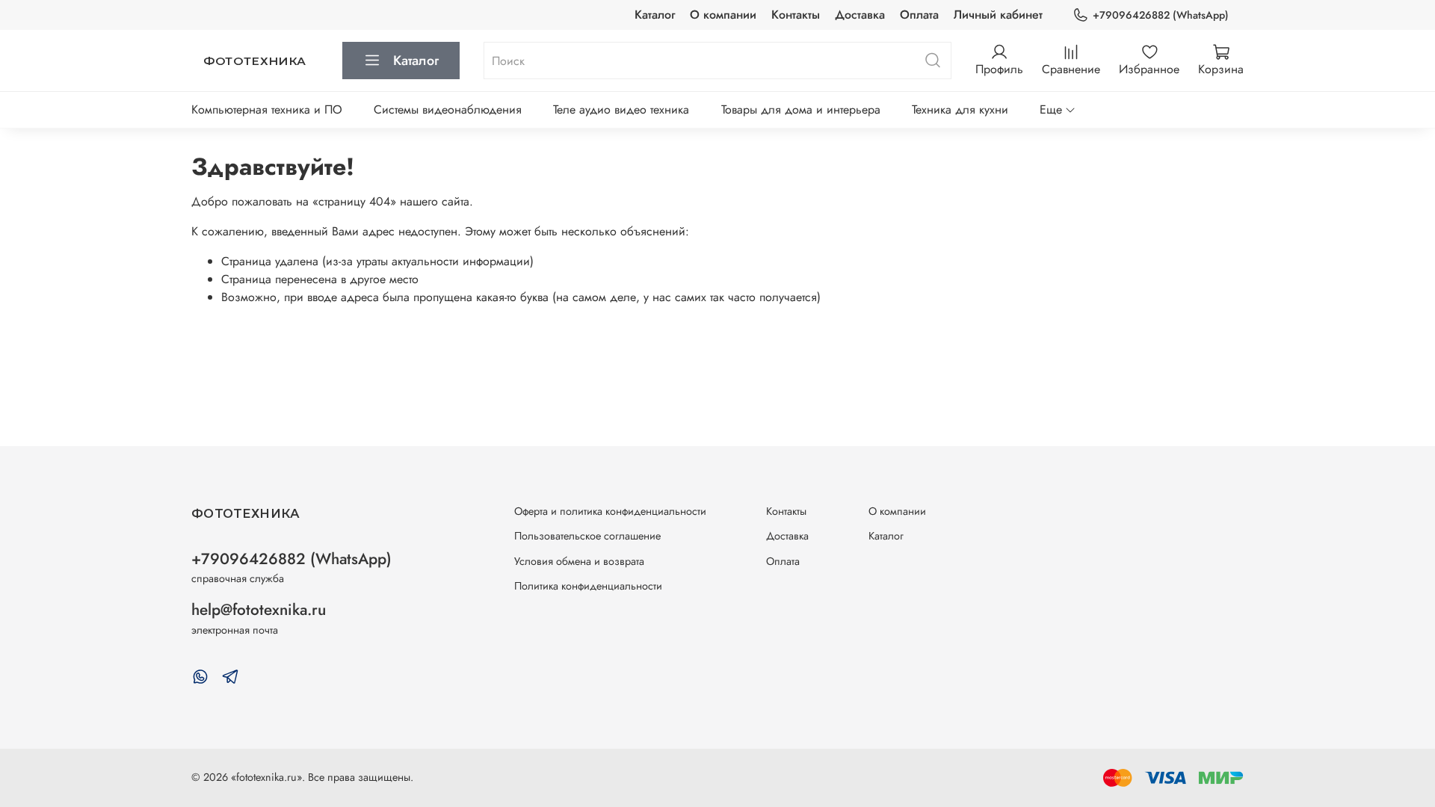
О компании (723, 14)
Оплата (919, 14)
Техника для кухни (960, 109)
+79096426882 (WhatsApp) (1161, 14)
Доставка (860, 14)
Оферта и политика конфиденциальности (610, 511)
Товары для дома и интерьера (800, 109)
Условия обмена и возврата (579, 561)
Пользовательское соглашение (587, 535)
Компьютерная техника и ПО (266, 109)
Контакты (795, 14)
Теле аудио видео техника (621, 109)
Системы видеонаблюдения (448, 109)
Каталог (655, 14)
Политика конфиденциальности (588, 585)
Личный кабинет (998, 14)
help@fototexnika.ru (258, 610)
